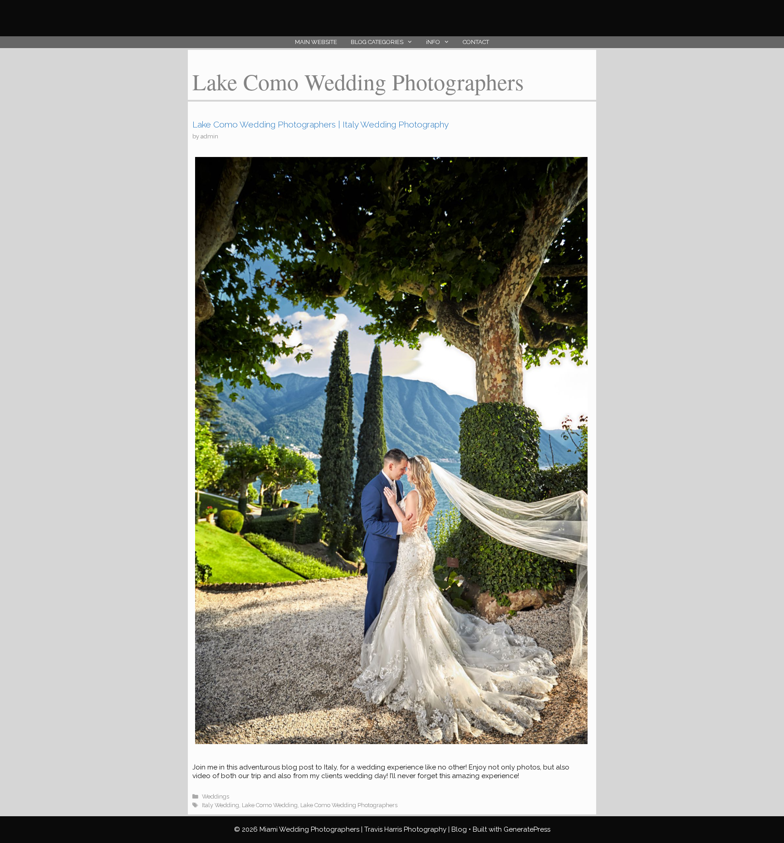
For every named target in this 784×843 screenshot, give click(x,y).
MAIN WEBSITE (316, 42)
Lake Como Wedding (270, 805)
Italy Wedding (220, 805)
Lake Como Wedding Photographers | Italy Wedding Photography (320, 124)
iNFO (433, 42)
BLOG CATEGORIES (377, 42)
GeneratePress (527, 829)
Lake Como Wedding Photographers (348, 805)
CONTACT (476, 42)
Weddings (215, 796)
